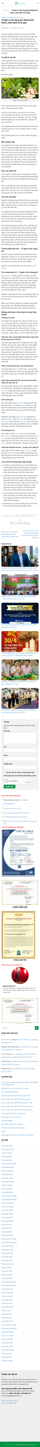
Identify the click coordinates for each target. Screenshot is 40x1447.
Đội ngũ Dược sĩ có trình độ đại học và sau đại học (20, 822)
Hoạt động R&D (7, 1118)
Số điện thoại (8, 764)
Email (5, 755)
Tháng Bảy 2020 (7, 1341)
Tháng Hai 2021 (6, 1316)
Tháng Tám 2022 (7, 1251)
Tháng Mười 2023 (7, 1201)
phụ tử (13, 405)
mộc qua (4, 421)
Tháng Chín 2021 (7, 1291)
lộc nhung (19, 433)
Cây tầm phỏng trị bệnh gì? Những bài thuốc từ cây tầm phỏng (20, 1060)
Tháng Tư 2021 (6, 1308)
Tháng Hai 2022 (6, 1273)
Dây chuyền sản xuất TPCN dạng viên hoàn (17, 1101)
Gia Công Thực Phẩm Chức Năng (13, 1111)
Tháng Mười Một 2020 (9, 1326)
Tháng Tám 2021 (7, 1294)
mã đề (12, 453)
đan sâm (19, 419)
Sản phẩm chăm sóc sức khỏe (12, 1122)
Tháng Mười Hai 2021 (8, 1280)
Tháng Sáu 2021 (7, 1301)
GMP (24, 800)
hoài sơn (4, 391)
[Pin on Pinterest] (25, 523)
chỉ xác (22, 405)
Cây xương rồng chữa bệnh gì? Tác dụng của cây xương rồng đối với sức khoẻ (19, 1053)
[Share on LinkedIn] (28, 523)
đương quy (8, 419)
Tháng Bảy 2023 (7, 1212)
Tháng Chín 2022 (7, 1248)
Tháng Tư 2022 (6, 1265)
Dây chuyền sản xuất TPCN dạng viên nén (16, 1108)
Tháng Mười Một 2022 (9, 1240)
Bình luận (7, 731)
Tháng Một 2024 (7, 1190)
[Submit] (37, 1026)
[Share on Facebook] (14, 523)
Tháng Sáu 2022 (7, 1258)
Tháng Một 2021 (7, 1319)
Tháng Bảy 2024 (7, 1172)
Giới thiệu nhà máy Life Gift (11, 1115)
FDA (20, 800)
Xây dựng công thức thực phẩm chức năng (17, 1133)
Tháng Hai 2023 (6, 1230)
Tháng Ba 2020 (6, 1355)
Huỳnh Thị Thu (6, 1037)
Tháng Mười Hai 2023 (8, 1194)
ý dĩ (16, 369)
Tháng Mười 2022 (7, 1244)
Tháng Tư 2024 (6, 1183)
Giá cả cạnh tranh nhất (12, 808)
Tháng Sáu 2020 (7, 1344)
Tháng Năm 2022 (7, 1262)
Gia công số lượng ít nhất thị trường (16, 813)
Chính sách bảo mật (8, 1401)
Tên (5, 747)
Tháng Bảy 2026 (7, 1144)
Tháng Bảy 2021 (7, 1298)
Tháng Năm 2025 (7, 1147)
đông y (8, 39)
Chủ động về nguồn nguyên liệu (15, 817)
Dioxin (18, 257)
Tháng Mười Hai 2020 (8, 1323)
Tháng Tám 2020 (7, 1337)
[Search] (38, 3)
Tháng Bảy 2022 (7, 1255)
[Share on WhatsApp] (11, 523)
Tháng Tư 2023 (6, 1222)
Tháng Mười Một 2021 (9, 1283)
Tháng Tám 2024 (7, 1169)
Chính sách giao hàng (9, 1398)
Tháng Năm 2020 (7, 1348)
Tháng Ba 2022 (6, 1269)
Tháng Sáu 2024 (7, 1176)
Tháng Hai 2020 (6, 1359)
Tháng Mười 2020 (7, 1330)
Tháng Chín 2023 (7, 1205)
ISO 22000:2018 (9, 803)
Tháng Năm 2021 (7, 1305)
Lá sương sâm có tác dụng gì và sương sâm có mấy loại (19, 1046)
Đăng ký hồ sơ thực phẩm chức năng (14, 1086)
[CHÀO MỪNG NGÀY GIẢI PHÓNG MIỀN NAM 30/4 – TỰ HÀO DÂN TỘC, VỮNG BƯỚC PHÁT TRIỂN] (20, 641)
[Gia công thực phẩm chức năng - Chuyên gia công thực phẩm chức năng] (20, 3)
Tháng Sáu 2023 (7, 1215)
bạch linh (27, 450)
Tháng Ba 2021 (6, 1312)
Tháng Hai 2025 (6, 1158)
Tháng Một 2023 (7, 1233)
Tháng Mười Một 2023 (9, 1197)
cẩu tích (35, 326)
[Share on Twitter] (18, 523)
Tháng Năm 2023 (7, 1219)
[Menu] (2, 3)
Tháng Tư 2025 (6, 1151)
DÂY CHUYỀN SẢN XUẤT (9, 1090)
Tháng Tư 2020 (6, 1351)
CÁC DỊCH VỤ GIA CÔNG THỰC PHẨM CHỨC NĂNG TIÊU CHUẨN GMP (20, 1081)
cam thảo (22, 421)
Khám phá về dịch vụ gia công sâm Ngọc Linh (19, 1038)
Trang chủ (5, 10)
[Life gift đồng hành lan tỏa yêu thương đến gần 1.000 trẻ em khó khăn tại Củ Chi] (20, 584)
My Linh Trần (21, 28)
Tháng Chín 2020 (7, 1333)
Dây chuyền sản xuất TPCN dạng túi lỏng (16, 1097)
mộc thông (21, 350)
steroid (3, 268)
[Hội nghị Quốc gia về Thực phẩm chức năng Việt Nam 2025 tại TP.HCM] (20, 613)
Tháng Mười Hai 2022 (8, 1237)
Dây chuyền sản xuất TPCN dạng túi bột (15, 1093)
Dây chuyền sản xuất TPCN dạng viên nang (17, 1104)
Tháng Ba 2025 (6, 1154)
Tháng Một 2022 (7, 1276)
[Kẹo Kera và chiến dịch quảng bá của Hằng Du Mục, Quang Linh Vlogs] (20, 669)
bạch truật (19, 403)
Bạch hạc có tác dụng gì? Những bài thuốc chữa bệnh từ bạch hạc (10, 534)
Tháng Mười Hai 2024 (8, 1162)
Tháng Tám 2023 (7, 1208)
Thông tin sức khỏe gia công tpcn (12, 17)
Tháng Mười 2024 (7, 1165)
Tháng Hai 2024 (6, 1187)
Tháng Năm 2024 (7, 1179)
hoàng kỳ (8, 436)
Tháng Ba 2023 (6, 1226)
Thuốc (3, 1129)
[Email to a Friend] (21, 523)
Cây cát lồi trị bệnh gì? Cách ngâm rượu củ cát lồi (18, 1067)
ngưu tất (22, 417)
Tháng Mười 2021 (7, 1287)
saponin (34, 266)
